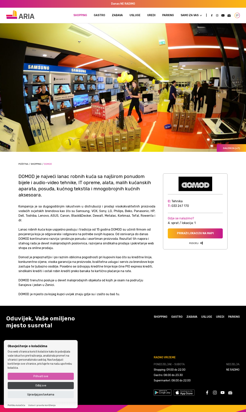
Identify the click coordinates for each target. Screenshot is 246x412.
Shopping (80, 15)
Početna (23, 164)
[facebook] (212, 15)
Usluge (135, 15)
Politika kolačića (16, 405)
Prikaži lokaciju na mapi (195, 233)
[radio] (229, 15)
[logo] (20, 14)
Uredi (151, 15)
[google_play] (162, 392)
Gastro (99, 15)
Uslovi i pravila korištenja (42, 405)
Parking (168, 15)
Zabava (117, 15)
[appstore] (184, 392)
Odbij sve (40, 385)
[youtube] (222, 15)
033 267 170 (180, 206)
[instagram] (217, 15)
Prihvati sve (40, 376)
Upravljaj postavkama (40, 394)
